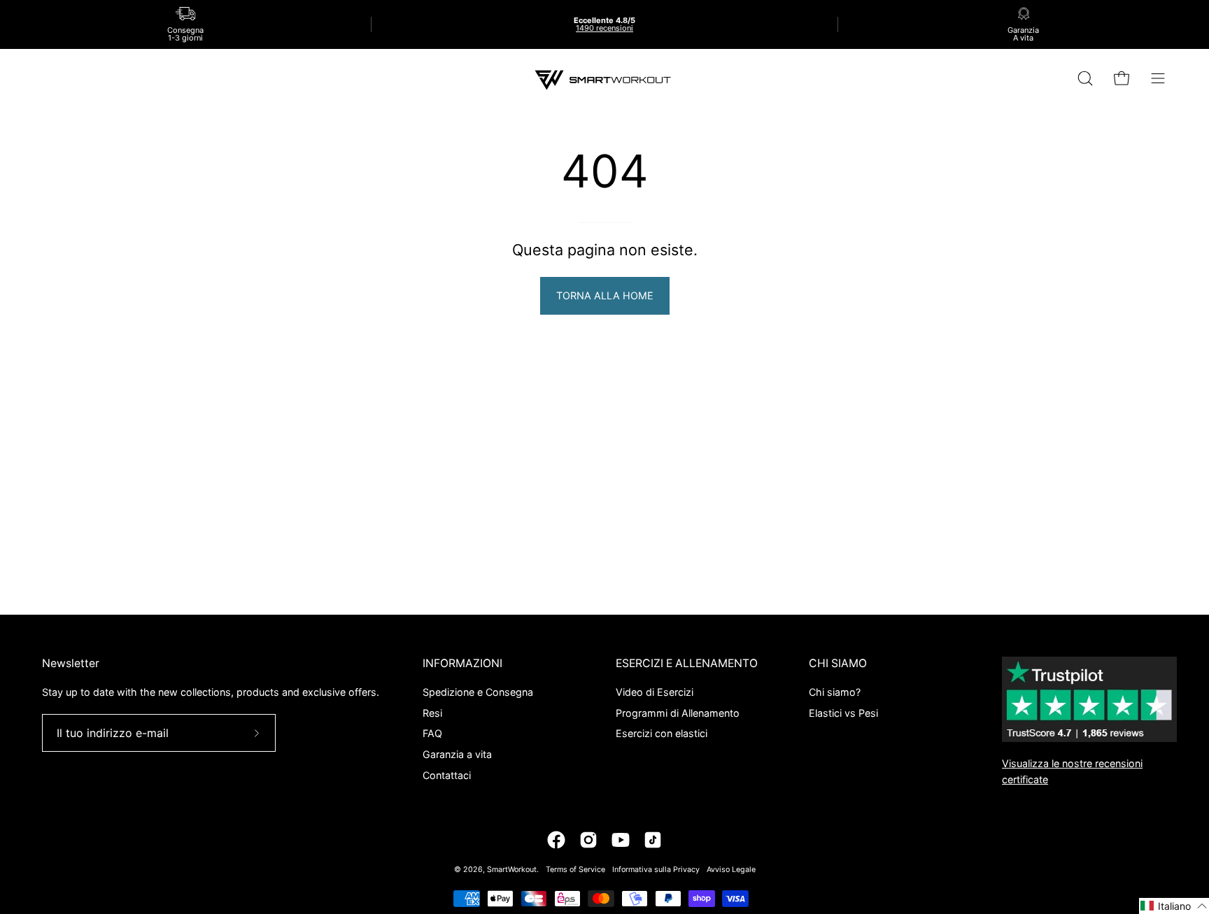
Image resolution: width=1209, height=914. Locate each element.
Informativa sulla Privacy (656, 869)
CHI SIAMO (838, 663)
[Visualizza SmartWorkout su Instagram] (588, 839)
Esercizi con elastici (661, 733)
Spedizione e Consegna (478, 692)
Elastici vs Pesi (843, 712)
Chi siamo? (835, 692)
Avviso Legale (731, 869)
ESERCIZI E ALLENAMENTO (687, 663)
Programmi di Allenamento (678, 712)
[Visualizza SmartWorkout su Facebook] (556, 839)
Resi (432, 712)
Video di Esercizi (654, 692)
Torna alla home (604, 295)
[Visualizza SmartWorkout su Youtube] (620, 839)
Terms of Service (575, 869)
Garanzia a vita (457, 754)
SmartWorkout (512, 869)
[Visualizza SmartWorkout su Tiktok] (652, 839)
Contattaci (447, 774)
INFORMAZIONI (462, 663)
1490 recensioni (604, 28)
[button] (1174, 906)
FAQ (432, 733)
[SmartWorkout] (604, 78)
